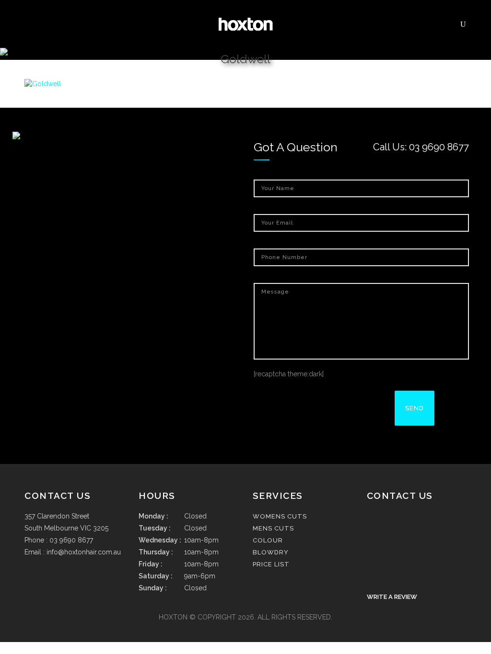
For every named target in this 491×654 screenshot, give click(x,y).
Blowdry (271, 552)
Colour (268, 540)
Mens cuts (273, 528)
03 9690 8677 (439, 147)
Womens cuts (280, 516)
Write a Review (392, 596)
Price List (271, 564)
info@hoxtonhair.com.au (84, 552)
